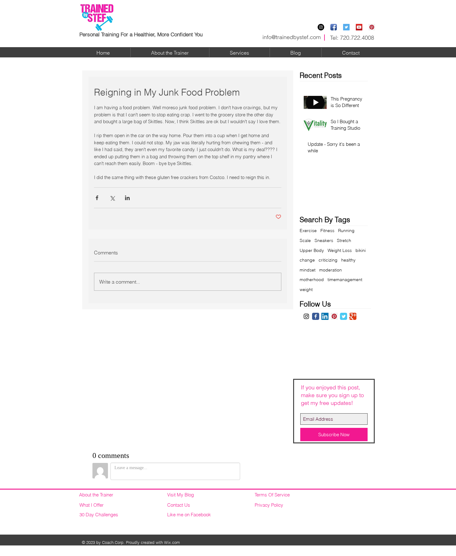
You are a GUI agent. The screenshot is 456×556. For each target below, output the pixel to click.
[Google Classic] (352, 316)
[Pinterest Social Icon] (372, 27)
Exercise (308, 230)
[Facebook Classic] (315, 316)
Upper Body (312, 250)
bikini (360, 250)
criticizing (328, 260)
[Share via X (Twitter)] (112, 198)
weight (306, 289)
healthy (348, 260)
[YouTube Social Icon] (359, 27)
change (307, 260)
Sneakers (324, 240)
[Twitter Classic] (343, 316)
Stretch (344, 240)
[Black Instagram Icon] (306, 316)
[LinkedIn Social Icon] (325, 316)
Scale (305, 240)
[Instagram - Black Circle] (321, 27)
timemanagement (345, 279)
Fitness (327, 230)
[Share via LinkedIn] (127, 198)
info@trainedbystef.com (291, 37)
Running (346, 230)
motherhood (312, 279)
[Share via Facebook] (97, 198)
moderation (330, 270)
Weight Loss (340, 250)
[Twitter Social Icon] (346, 27)
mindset (307, 270)
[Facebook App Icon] (333, 27)
